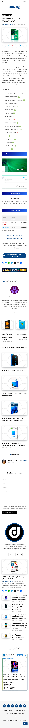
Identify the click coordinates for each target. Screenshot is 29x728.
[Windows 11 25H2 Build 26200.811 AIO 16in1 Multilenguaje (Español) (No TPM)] (14, 408)
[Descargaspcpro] (14, 7)
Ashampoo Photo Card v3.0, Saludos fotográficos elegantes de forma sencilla (19, 616)
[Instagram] (12, 705)
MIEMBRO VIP (19, 716)
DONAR (6, 713)
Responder (24, 460)
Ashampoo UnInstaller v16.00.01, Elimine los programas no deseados (18, 635)
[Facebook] (4, 45)
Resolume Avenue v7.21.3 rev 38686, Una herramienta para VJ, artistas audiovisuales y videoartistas (19, 626)
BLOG (11, 710)
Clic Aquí (16, 248)
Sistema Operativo (7, 15)
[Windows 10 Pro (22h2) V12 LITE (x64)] (14, 360)
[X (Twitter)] (8, 705)
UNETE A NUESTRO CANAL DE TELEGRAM (15, 255)
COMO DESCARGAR (20, 710)
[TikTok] (20, 705)
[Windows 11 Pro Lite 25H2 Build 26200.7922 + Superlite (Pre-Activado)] (14, 433)
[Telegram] (20, 45)
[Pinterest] (12, 45)
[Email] (16, 45)
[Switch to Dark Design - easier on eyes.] (20, 1)
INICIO (5, 710)
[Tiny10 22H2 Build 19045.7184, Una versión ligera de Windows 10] (14, 383)
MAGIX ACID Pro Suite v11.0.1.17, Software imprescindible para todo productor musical (18, 607)
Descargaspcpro (8, 24)
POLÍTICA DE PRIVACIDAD (17, 713)
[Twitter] (8, 45)
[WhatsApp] (24, 45)
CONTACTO (10, 716)
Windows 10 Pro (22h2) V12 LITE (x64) (13, 370)
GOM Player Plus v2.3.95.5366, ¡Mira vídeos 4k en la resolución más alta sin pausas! (7, 336)
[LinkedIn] (13, 281)
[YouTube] (16, 705)
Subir (15, 724)
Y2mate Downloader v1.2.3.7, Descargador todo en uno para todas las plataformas (19, 597)
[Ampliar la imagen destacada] (14, 35)
